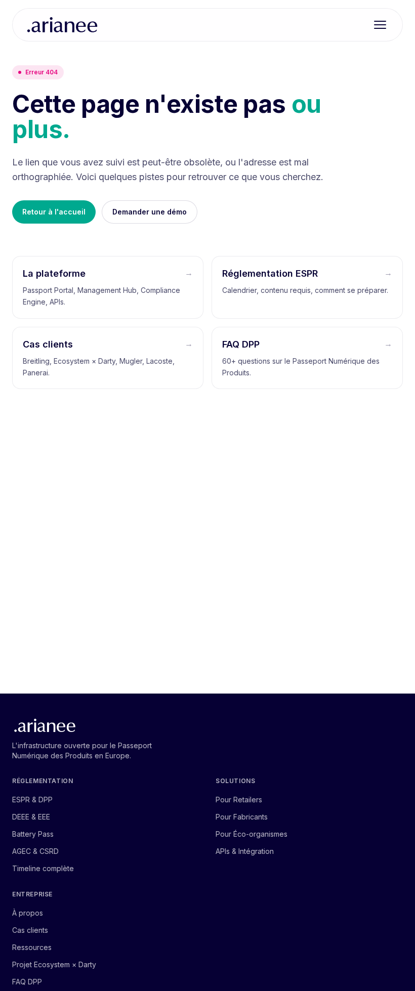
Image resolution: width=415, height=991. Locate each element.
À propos (27, 913)
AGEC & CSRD (35, 851)
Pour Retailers (239, 799)
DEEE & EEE (31, 816)
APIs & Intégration (245, 851)
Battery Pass (33, 834)
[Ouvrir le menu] (380, 25)
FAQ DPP (27, 981)
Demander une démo (149, 211)
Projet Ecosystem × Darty (54, 964)
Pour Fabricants (242, 816)
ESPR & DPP (32, 799)
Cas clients (30, 930)
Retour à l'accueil (54, 211)
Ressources (32, 947)
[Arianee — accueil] (62, 25)
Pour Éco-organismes (251, 834)
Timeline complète (43, 868)
